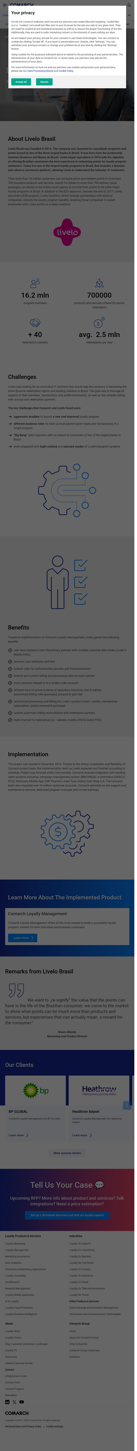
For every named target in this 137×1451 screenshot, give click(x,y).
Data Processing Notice (40, 70)
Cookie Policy (66, 70)
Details (44, 81)
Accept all (21, 81)
